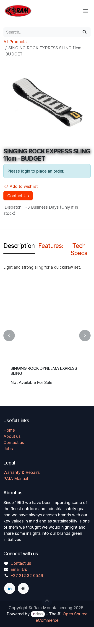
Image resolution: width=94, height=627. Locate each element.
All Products (14, 41)
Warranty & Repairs (21, 472)
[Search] (85, 32)
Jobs (8, 448)
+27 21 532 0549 (26, 575)
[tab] (19, 247)
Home (9, 430)
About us (12, 436)
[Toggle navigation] (86, 11)
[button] (9, 335)
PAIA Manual (15, 478)
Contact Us (18, 195)
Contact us (13, 442)
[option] (47, 335)
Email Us (18, 569)
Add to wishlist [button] (24, 186)
